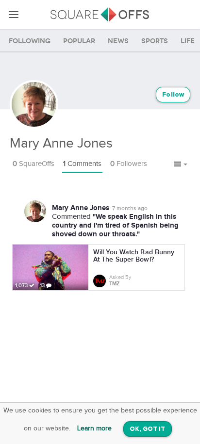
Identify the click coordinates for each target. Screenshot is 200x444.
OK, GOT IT (148, 429)
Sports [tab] (154, 41)
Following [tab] (29, 41)
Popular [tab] (79, 41)
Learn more (94, 428)
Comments (82, 164)
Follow (173, 95)
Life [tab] (188, 41)
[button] (180, 164)
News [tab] (118, 41)
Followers (128, 164)
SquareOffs (33, 164)
